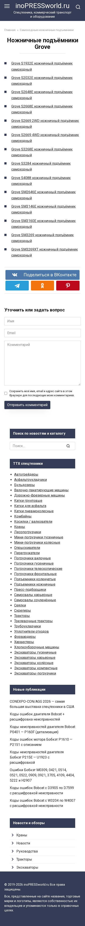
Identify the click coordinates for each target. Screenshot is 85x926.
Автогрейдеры (26, 474)
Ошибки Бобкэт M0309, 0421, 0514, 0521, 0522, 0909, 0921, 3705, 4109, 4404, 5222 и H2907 (42, 775)
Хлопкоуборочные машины (36, 647)
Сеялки (20, 605)
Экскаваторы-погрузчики (35, 673)
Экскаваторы (27, 867)
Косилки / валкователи (33, 521)
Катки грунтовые (28, 501)
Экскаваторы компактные (36, 668)
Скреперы (22, 610)
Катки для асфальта (30, 506)
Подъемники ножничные (34, 584)
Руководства (27, 851)
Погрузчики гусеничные (34, 563)
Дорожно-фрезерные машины (39, 495)
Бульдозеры (24, 485)
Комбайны (23, 516)
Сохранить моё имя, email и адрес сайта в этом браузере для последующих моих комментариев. (42, 393)
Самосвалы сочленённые (35, 600)
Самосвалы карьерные (33, 595)
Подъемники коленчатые (35, 579)
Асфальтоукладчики (30, 480)
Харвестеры (24, 642)
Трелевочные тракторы (33, 621)
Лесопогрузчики (27, 532)
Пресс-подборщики (30, 590)
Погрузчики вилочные (32, 558)
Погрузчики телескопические (38, 569)
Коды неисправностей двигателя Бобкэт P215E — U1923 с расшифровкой (37, 757)
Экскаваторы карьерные (34, 658)
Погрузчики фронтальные (35, 574)
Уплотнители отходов (31, 631)
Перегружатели (27, 553)
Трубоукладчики (27, 626)
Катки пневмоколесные (34, 511)
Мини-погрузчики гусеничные (38, 537)
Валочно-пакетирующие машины (41, 490)
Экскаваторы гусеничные (35, 652)
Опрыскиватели (27, 548)
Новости (23, 843)
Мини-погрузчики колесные (37, 542)
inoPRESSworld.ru (42, 6)
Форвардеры (25, 637)
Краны (19, 527)
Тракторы (22, 616)
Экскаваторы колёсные (33, 663)
